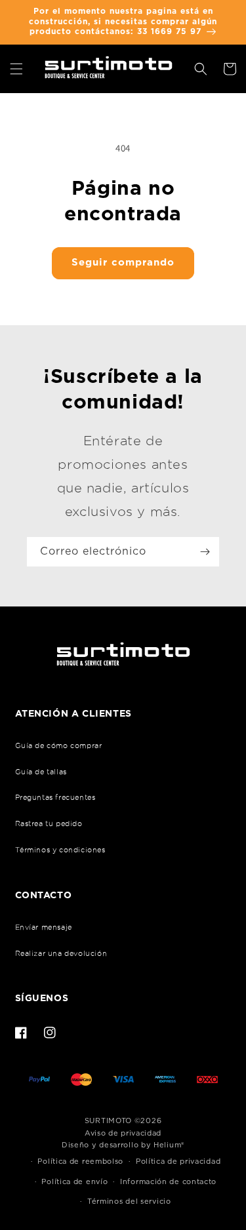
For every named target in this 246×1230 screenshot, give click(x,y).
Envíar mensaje (43, 927)
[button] (16, 68)
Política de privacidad (178, 1161)
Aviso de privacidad (123, 1133)
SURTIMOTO (108, 1120)
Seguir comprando (123, 263)
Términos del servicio (129, 1201)
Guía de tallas (41, 772)
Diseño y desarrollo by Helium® (123, 1145)
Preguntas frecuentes (55, 797)
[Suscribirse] (204, 551)
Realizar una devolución (61, 953)
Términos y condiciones (60, 850)
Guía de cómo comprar (58, 745)
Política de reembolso (80, 1161)
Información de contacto (168, 1181)
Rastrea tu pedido (49, 823)
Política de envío (74, 1181)
